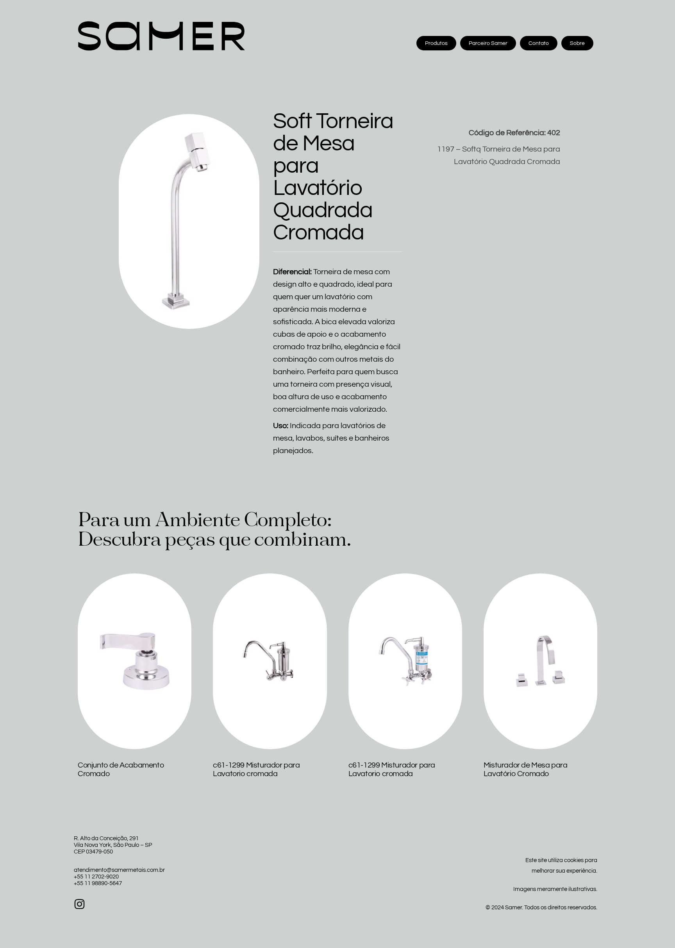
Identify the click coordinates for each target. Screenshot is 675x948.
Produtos (436, 43)
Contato (539, 43)
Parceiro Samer (488, 43)
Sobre (577, 43)
